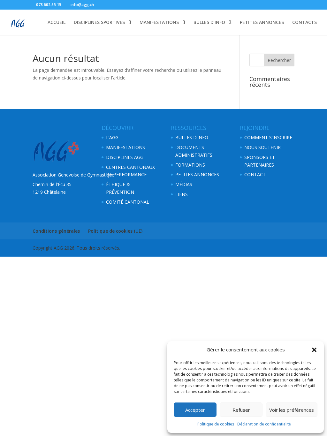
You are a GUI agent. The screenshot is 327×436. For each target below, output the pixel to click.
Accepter (195, 410)
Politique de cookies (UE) (115, 231)
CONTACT (255, 174)
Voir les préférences (291, 410)
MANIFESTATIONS (159, 22)
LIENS (181, 194)
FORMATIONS (190, 165)
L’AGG (112, 137)
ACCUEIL (56, 22)
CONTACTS (304, 22)
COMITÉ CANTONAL (127, 202)
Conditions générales (56, 231)
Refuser (241, 410)
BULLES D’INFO (209, 22)
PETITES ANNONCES (262, 22)
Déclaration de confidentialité (264, 424)
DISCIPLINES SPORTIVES (99, 22)
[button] (314, 350)
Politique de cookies (215, 424)
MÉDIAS (183, 184)
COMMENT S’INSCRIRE (268, 137)
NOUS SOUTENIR (262, 147)
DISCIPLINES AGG (124, 157)
